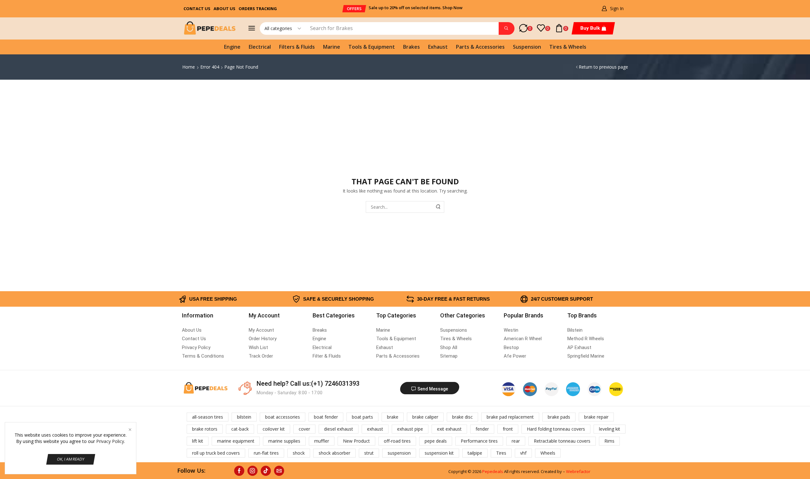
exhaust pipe (410, 429)
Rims (609, 441)
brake (392, 417)
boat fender (326, 417)
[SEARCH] (439, 207)
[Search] (506, 28)
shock (299, 453)
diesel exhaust (338, 429)
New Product (356, 441)
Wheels (547, 453)
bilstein (244, 417)
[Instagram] (252, 471)
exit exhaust (449, 429)
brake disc (462, 417)
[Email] (279, 471)
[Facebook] (239, 471)
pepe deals (436, 441)
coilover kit (274, 429)
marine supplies (284, 441)
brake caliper (425, 417)
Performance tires (479, 441)
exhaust (375, 429)
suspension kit (439, 453)
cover (304, 429)
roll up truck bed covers (216, 453)
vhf (523, 453)
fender (482, 429)
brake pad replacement (510, 417)
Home (188, 67)
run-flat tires (266, 453)
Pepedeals (492, 471)
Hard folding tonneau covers (556, 429)
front (508, 429)
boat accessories (282, 417)
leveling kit (609, 429)
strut (369, 453)
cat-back (240, 429)
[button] (354, 8)
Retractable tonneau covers (562, 441)
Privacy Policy (110, 441)
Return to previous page (603, 67)
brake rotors (204, 429)
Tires (501, 453)
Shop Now (452, 7)
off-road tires (397, 441)
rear (516, 441)
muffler (321, 441)
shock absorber (334, 453)
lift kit (197, 441)
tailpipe (475, 453)
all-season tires (207, 417)
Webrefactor (578, 471)
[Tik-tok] (266, 471)
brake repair (596, 417)
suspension (399, 453)
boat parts (362, 417)
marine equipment (235, 441)
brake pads (559, 417)
